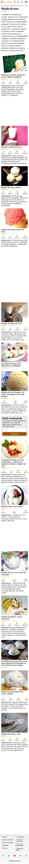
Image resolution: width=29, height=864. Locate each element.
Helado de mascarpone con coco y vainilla (12, 693)
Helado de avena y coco (11, 734)
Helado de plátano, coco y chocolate (11, 618)
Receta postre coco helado (12, 506)
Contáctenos (20, 837)
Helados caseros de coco (11, 147)
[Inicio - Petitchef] (2, 5)
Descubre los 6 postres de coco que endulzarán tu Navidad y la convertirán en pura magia (14, 663)
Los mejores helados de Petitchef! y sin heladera (11, 365)
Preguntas (5, 845)
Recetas (4, 837)
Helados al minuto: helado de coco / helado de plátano (13, 76)
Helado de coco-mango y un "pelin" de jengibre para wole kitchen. (12, 394)
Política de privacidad (19, 840)
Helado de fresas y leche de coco (12, 231)
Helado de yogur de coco (11, 323)
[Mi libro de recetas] (14, 2)
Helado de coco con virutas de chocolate (13, 573)
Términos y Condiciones (19, 844)
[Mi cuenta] (18, 2)
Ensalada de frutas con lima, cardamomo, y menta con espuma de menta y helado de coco (13, 463)
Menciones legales (19, 849)
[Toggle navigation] (26, 2)
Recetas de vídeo (7, 839)
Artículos (5, 848)
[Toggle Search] (22, 2)
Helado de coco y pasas (11, 187)
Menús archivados (7, 842)
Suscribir (14, 434)
